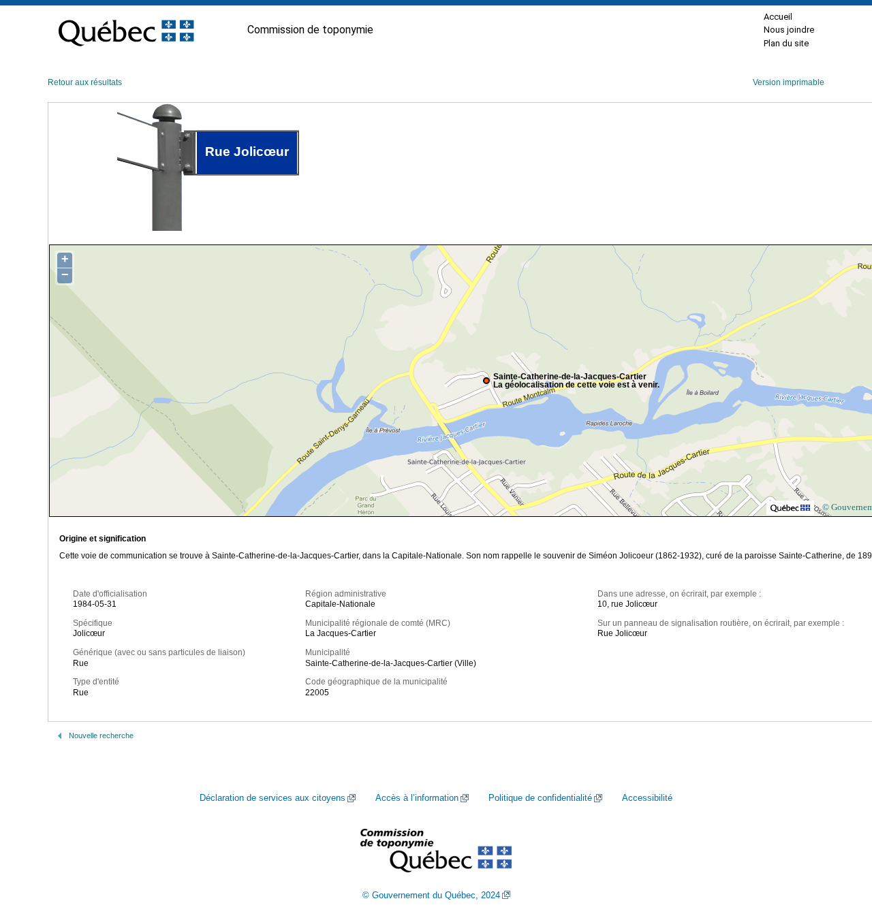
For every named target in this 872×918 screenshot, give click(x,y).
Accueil (778, 17)
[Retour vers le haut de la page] (838, 843)
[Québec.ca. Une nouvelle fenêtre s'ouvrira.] (126, 29)
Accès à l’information (416, 798)
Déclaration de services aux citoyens (272, 798)
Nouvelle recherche (101, 735)
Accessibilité (647, 798)
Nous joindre (789, 30)
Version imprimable (788, 82)
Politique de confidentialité (540, 798)
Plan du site (786, 43)
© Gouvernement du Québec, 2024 (431, 895)
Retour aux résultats (85, 82)
